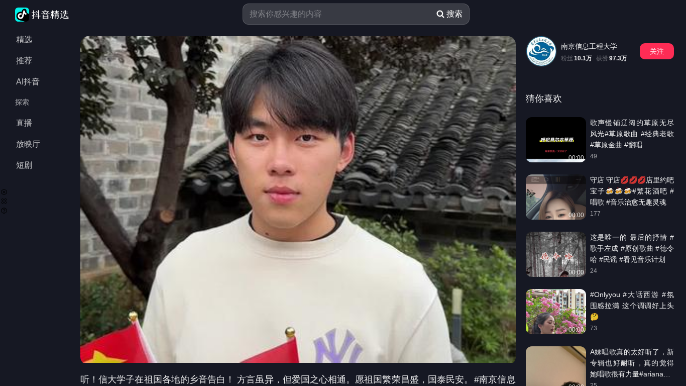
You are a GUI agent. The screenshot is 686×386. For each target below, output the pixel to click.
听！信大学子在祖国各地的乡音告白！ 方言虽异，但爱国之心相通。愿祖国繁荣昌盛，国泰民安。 (276, 379)
